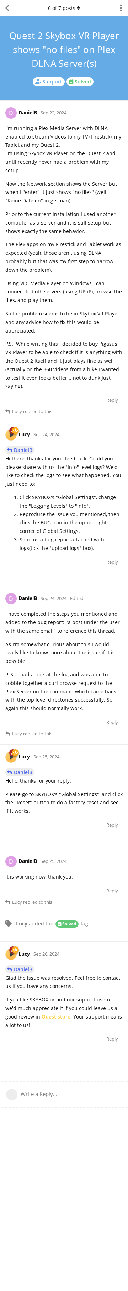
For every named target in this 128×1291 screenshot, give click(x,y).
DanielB (23, 450)
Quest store (56, 1016)
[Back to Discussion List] (7, 8)
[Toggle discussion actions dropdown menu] (121, 8)
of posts (61, 8)
